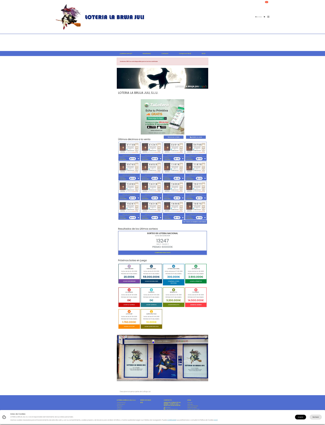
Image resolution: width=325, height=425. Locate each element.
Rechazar (316, 417)
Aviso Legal (190, 404)
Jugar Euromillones (151, 281)
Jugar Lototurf (129, 326)
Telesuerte (189, 402)
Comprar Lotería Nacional (173, 282)
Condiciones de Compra (193, 409)
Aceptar (300, 417)
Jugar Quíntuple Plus (151, 326)
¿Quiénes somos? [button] (126, 53)
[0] (265, 17)
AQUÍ (216, 420)
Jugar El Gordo (196, 305)
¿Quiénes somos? (121, 402)
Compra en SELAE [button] (185, 53)
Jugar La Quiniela (129, 305)
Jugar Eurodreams (129, 281)
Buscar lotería (174, 137)
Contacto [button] (164, 53)
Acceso (259, 17)
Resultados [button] (147, 53)
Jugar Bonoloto (173, 305)
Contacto (119, 407)
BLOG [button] (203, 53)
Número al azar (196, 137)
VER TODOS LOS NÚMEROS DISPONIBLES (194, 222)
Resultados (119, 406)
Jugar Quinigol (151, 305)
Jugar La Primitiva (196, 281)
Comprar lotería (121, 404)
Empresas (119, 409)
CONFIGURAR (171, 420)
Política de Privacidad (192, 406)
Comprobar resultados (162, 252)
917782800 (168, 407)
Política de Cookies (192, 407)
